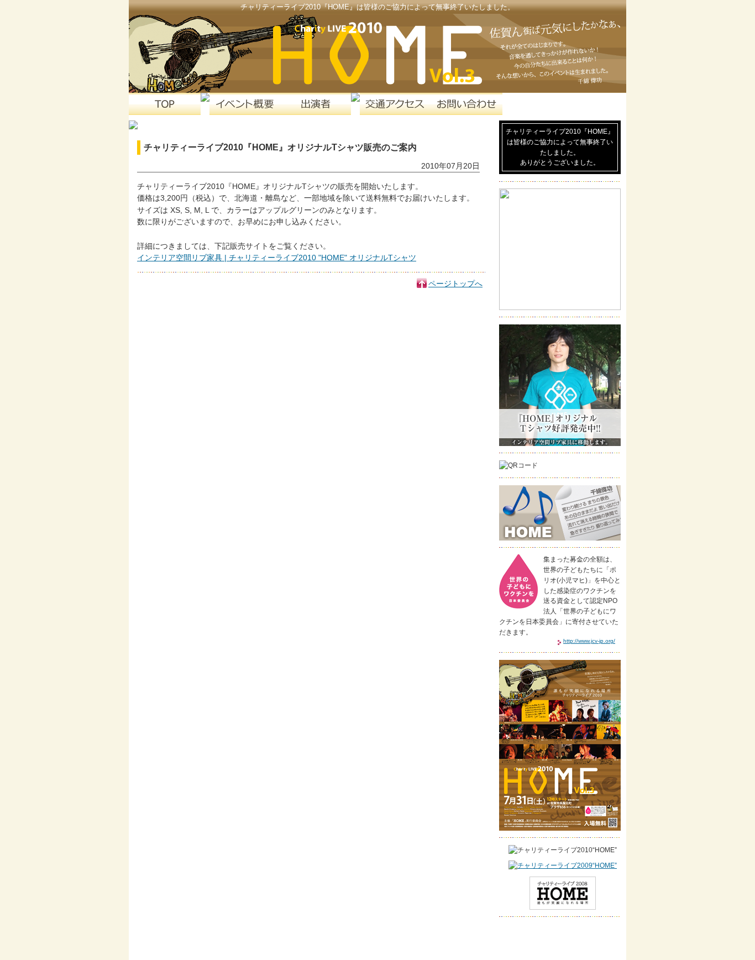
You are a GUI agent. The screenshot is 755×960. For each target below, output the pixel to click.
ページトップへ (455, 283)
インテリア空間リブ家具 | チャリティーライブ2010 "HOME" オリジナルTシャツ (276, 257)
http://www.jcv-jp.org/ (589, 641)
